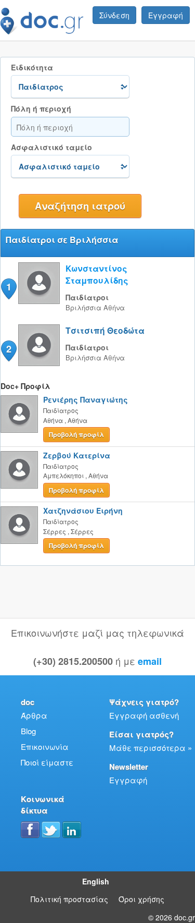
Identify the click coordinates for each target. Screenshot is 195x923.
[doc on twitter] (51, 829)
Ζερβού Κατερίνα (76, 455)
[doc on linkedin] (71, 829)
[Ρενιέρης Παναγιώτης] (19, 414)
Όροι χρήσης (141, 899)
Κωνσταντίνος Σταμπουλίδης (97, 274)
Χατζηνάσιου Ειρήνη (83, 510)
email (150, 661)
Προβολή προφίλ (76, 434)
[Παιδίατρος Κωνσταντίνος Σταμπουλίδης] (39, 300)
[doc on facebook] (30, 829)
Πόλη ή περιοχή (41, 109)
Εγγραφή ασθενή (144, 715)
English (95, 881)
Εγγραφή (165, 15)
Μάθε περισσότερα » (150, 747)
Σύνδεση (114, 15)
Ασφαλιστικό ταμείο (51, 147)
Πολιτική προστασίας (69, 899)
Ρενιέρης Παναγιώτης (85, 399)
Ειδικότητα (32, 67)
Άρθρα (34, 715)
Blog (28, 730)
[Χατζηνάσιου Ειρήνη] (19, 525)
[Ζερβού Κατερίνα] (19, 470)
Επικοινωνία (45, 746)
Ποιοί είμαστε (47, 762)
